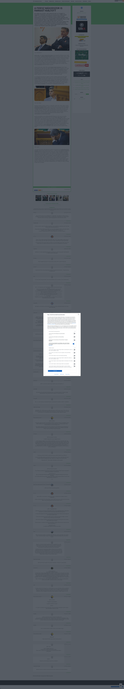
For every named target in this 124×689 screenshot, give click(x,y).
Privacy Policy (67, 374)
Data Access (62, 374)
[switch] (74, 333)
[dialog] (62, 344)
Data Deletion (56, 374)
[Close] (79, 315)
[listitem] (62, 331)
